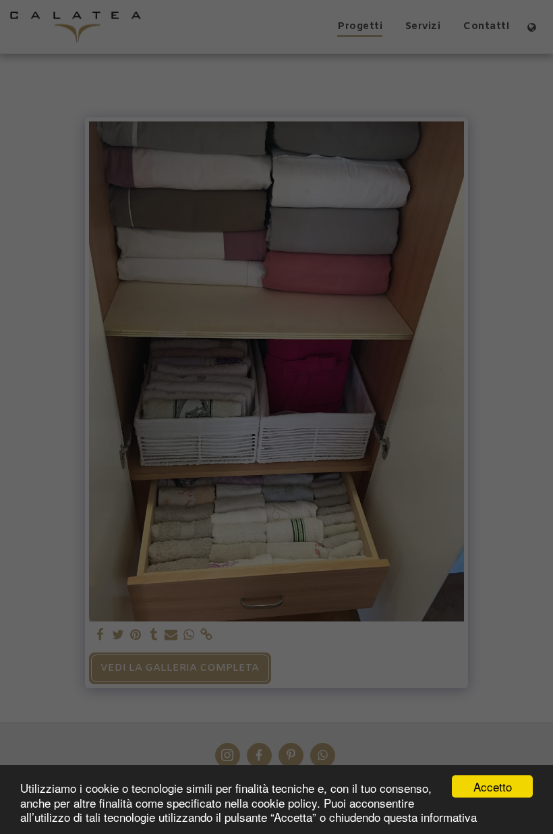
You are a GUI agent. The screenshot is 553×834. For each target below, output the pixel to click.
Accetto (492, 786)
